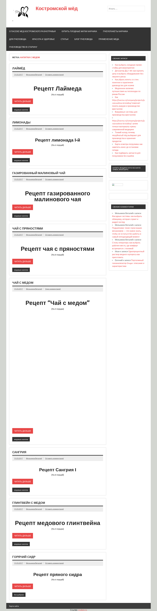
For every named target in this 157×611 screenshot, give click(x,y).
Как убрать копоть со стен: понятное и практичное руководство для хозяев (125, 82)
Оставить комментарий (54, 74)
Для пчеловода (17, 39)
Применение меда (109, 39)
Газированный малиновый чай (38, 173)
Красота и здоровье (43, 39)
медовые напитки (21, 110)
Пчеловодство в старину (23, 47)
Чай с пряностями (27, 228)
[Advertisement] (57, 329)
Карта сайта (14, 606)
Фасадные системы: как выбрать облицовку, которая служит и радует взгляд (127, 219)
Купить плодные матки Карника (79, 31)
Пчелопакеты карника (115, 31)
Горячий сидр (23, 557)
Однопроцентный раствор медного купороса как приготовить (128, 254)
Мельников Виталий (34, 74)
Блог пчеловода (83, 39)
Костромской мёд (57, 8)
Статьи (64, 39)
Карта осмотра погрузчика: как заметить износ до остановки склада (127, 147)
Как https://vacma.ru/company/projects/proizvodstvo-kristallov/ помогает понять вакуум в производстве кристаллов (128, 103)
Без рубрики (19, 595)
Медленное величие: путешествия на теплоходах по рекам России (126, 91)
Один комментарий (53, 289)
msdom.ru (82, 610)
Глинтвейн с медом (28, 503)
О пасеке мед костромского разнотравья (32, 31)
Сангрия (19, 452)
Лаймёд (18, 68)
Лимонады (21, 122)
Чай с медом (22, 283)
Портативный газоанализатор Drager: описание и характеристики (128, 263)
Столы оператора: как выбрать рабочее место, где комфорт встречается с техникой (126, 245)
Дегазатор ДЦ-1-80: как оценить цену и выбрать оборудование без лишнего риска (128, 73)
